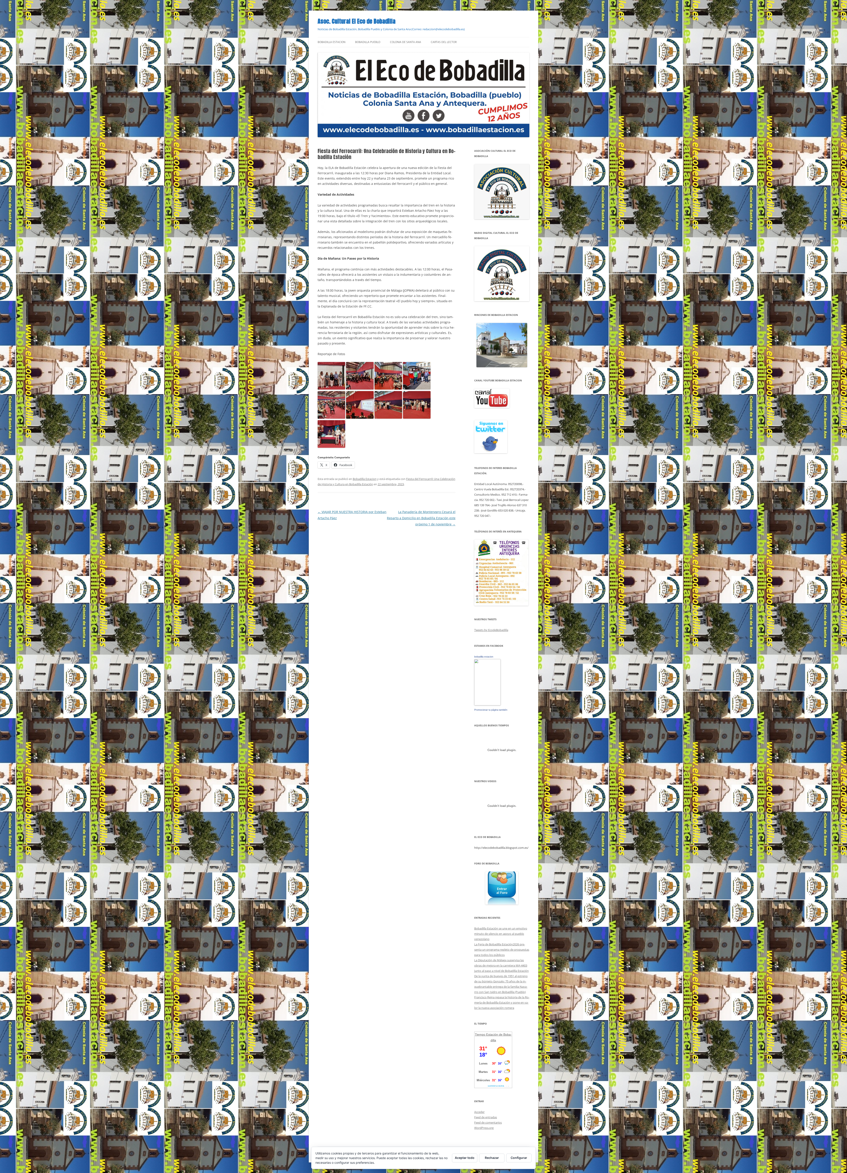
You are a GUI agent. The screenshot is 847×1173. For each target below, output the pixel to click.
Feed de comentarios (488, 1122)
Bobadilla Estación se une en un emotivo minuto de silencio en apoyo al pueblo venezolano (500, 933)
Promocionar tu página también (490, 709)
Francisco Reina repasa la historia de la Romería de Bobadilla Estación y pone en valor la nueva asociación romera (501, 1002)
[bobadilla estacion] (487, 704)
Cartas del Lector (444, 42)
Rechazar (492, 1158)
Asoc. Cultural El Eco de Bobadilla (356, 21)
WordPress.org (484, 1128)
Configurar (519, 1158)
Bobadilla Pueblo (367, 42)
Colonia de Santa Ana (405, 42)
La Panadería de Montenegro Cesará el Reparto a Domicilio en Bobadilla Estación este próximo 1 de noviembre (421, 518)
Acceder (479, 1112)
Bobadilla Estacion (331, 42)
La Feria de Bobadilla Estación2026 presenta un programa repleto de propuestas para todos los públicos (501, 949)
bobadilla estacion (483, 656)
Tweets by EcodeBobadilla (491, 630)
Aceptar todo (464, 1158)
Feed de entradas (485, 1117)
